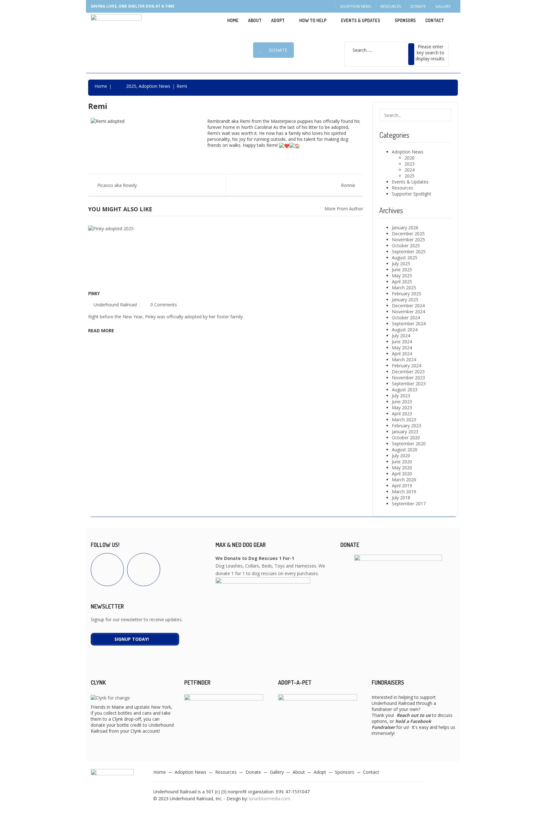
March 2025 (404, 288)
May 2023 (402, 408)
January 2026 (405, 228)
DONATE (278, 50)
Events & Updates (360, 20)
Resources (390, 6)
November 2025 (408, 240)
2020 (409, 158)
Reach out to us (414, 715)
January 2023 (405, 432)
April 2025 (402, 282)
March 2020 (404, 480)
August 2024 (404, 330)
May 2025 (402, 276)
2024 (409, 170)
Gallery (443, 6)
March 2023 (404, 420)
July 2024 (401, 336)
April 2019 (402, 486)
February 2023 (406, 426)
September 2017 (409, 504)
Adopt (320, 772)
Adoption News (355, 6)
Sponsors (405, 20)
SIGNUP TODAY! (131, 639)
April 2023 (402, 414)
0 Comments (163, 305)
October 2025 (406, 246)
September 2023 (409, 384)
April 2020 (402, 474)
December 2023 (408, 372)
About (255, 20)
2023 (409, 164)
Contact (434, 20)
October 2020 (406, 438)
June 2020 (402, 462)
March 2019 (404, 492)
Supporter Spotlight (411, 194)
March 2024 (404, 360)
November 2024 (408, 312)
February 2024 (406, 366)
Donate (418, 6)
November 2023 (408, 378)
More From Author (344, 208)
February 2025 (406, 294)
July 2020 (401, 456)
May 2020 (402, 468)
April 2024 (402, 354)
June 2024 (402, 342)
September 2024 (409, 324)
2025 (131, 86)
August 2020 (404, 450)
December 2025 (408, 234)
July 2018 (401, 498)
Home (233, 20)
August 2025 (404, 258)
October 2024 (406, 318)
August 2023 (404, 390)
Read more (101, 330)
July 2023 (401, 396)
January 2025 (405, 300)
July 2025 (401, 264)
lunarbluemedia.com (269, 799)
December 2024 (408, 306)
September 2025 (409, 252)
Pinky (94, 293)
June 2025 (402, 270)
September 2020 (409, 444)
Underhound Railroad (115, 305)
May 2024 (402, 348)
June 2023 (402, 402)
